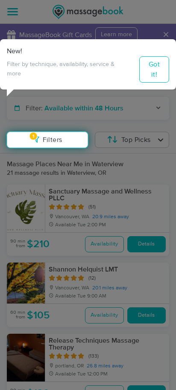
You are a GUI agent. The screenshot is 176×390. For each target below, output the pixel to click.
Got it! (154, 69)
